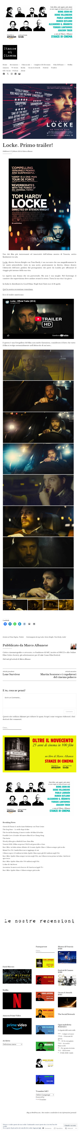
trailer (64, 637)
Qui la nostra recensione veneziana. (18, 289)
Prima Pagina (13, 637)
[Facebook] (4, 73)
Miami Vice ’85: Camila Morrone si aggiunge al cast (21, 850)
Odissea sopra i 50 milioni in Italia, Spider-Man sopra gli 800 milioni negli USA (31, 853)
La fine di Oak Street (10, 864)
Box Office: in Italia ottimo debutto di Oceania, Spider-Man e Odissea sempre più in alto (34, 847)
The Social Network (66, 1014)
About (23, 71)
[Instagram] (12, 73)
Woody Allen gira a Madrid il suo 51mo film (18, 841)
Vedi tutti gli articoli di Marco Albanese (17, 659)
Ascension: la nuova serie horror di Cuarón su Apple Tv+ (23, 867)
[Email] (19, 73)
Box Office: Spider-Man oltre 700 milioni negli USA (21, 861)
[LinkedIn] (15, 73)
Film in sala (26, 65)
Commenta (69, 711)
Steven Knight (49, 637)
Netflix (70, 65)
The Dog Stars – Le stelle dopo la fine (16, 829)
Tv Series (14, 68)
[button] (39, 204)
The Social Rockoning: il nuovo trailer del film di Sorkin (23, 832)
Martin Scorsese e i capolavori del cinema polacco (58, 675)
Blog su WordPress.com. (34, 1113)
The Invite (6, 838)
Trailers (54, 68)
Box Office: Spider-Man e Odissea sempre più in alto (21, 870)
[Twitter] (8, 73)
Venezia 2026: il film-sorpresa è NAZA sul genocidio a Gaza (24, 844)
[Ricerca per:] (12, 728)
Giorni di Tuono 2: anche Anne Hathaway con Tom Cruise (23, 826)
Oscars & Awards (34, 68)
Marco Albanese (27, 151)
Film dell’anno (58, 65)
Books (23, 68)
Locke (5, 262)
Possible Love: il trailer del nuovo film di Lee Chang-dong (23, 835)
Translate (42, 1100)
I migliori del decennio (42, 65)
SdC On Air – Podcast (10, 71)
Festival (45, 68)
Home (5, 65)
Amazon (6, 68)
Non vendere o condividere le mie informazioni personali (59, 1113)
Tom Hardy (57, 637)
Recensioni (14, 65)
